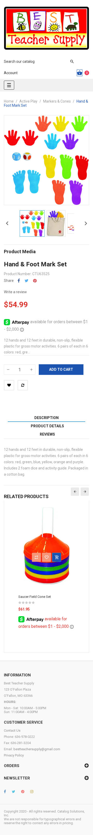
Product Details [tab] (47, 426)
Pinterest (35, 281)
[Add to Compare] (23, 385)
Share (19, 281)
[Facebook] (5, 792)
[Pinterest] (22, 792)
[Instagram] (31, 792)
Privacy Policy (14, 755)
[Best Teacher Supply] (46, 28)
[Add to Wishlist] (9, 385)
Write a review (15, 292)
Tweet (26, 281)
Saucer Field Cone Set (34, 597)
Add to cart (61, 369)
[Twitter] (13, 792)
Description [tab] (46, 418)
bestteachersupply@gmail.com (36, 749)
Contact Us (12, 730)
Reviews (47, 434)
